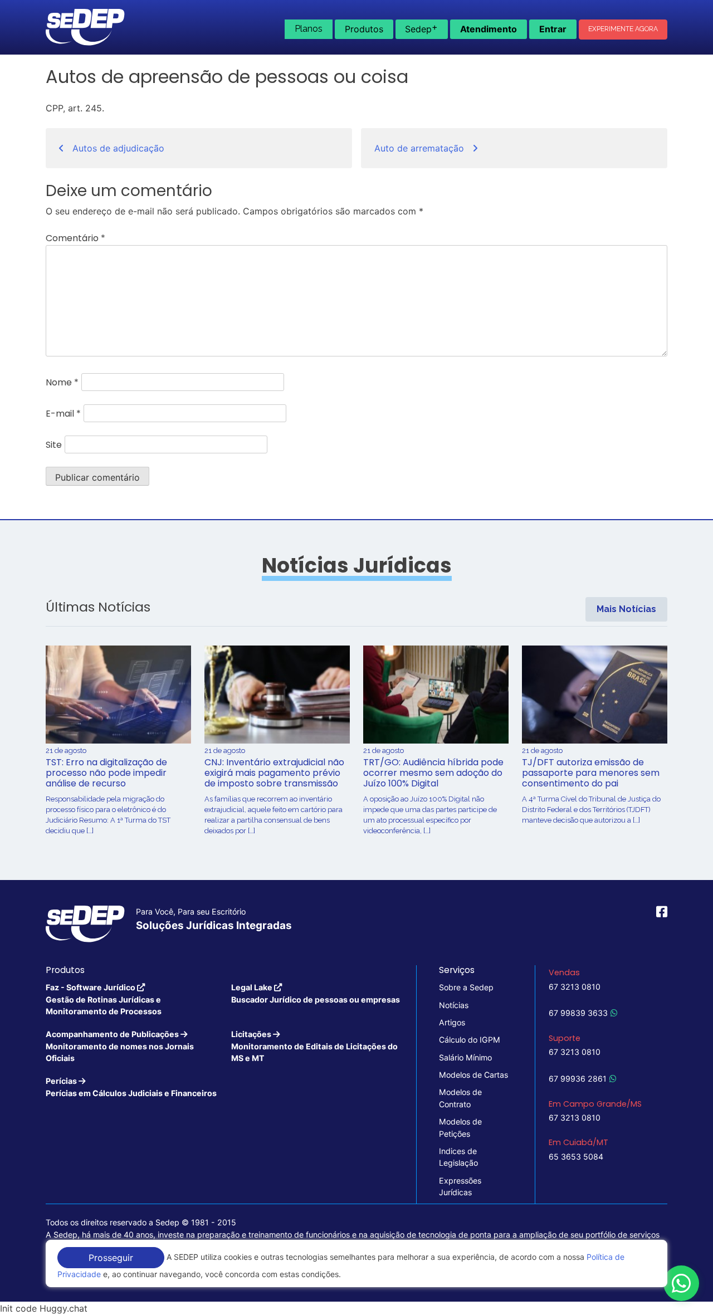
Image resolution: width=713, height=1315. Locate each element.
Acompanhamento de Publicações (120, 1046)
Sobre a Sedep (466, 987)
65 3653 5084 (576, 1156)
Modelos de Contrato (460, 1097)
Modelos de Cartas (473, 1074)
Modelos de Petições (460, 1127)
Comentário (75, 238)
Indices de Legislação (458, 1156)
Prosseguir (111, 1257)
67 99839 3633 (578, 1013)
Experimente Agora (623, 29)
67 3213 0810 (574, 986)
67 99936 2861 (578, 1078)
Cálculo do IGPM (469, 1039)
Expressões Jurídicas (460, 1186)
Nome (62, 382)
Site (54, 444)
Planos (309, 28)
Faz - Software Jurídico (104, 999)
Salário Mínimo (465, 1057)
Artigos (452, 1022)
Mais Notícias (626, 609)
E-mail (63, 413)
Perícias (131, 1086)
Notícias (453, 1005)
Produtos (364, 29)
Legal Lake (315, 993)
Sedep (421, 28)
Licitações (314, 1046)
